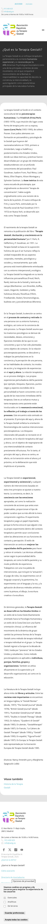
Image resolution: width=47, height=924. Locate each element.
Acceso (18, 4)
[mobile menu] (43, 30)
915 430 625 (8, 8)
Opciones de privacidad (23, 881)
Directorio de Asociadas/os (13, 877)
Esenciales (12, 897)
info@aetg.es (8, 11)
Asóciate (29, 4)
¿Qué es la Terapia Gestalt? (13, 865)
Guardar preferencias (14, 913)
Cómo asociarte (8, 871)
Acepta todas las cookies (16, 920)
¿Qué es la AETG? (8, 860)
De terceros (13, 906)
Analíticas (12, 902)
